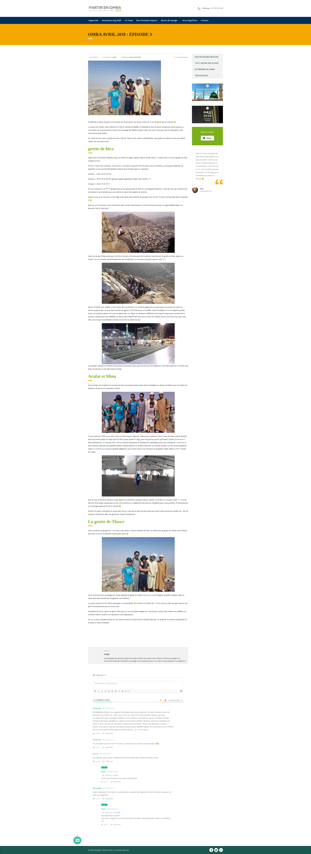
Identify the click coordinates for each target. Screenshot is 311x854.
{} (125, 691)
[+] (129, 691)
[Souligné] (102, 691)
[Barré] (105, 691)
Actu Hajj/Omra (189, 20)
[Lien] (122, 691)
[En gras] (95, 691)
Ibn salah (117, 812)
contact (209, 138)
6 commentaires (182, 57)
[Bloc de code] (119, 691)
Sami (103, 771)
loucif (116, 775)
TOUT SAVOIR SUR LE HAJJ (207, 63)
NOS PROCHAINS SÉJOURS (206, 57)
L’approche (93, 20)
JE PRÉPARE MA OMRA (205, 69)
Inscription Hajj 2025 (111, 20)
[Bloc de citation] (115, 691)
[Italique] (98, 691)
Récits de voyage (169, 20)
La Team (129, 20)
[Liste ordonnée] (109, 691)
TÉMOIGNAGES (201, 75)
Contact (204, 20)
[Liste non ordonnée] (112, 691)
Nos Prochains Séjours (146, 20)
